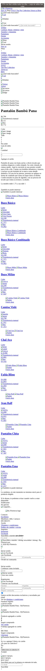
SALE (13, 11)
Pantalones (5, 34)
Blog (39, 11)
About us (34, 11)
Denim (3, 36)
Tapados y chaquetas (8, 32)
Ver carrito (5, 625)
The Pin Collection (23, 11)
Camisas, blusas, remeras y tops (12, 30)
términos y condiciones (14, 599)
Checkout (4, 635)
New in (4, 11)
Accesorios (5, 38)
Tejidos (3, 28)
